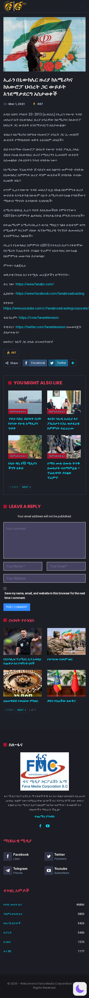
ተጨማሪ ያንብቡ (44, 816)
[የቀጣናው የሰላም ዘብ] (66, 641)
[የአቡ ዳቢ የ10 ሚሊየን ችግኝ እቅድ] (25, 447)
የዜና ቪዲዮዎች (12, 923)
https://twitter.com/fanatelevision (41, 327)
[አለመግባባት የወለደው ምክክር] (22, 683)
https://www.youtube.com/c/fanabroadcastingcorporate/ (46, 308)
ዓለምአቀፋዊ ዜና (18, 411)
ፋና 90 (7, 951)
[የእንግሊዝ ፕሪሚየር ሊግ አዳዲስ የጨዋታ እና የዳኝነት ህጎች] (22, 641)
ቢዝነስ (7, 942)
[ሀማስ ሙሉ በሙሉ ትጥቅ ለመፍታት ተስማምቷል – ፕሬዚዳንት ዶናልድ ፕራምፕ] (64, 447)
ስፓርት (7, 932)
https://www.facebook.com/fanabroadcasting (50, 293)
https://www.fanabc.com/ (35, 284)
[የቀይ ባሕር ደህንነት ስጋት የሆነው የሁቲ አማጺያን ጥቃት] (25, 402)
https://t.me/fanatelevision (39, 318)
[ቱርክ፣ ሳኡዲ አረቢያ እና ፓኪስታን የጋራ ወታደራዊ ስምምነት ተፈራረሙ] (64, 402)
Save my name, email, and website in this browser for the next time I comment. (45, 596)
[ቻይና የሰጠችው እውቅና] (66, 683)
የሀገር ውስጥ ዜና (12, 904)
